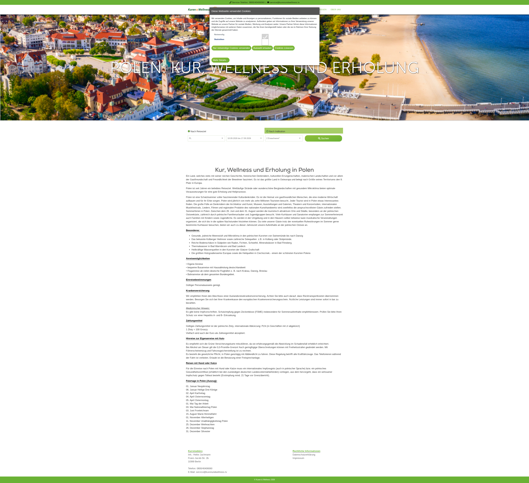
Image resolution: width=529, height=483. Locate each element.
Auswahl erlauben (262, 48)
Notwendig (219, 34)
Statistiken (219, 39)
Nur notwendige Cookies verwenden (231, 48)
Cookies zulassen (284, 48)
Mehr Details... (220, 60)
